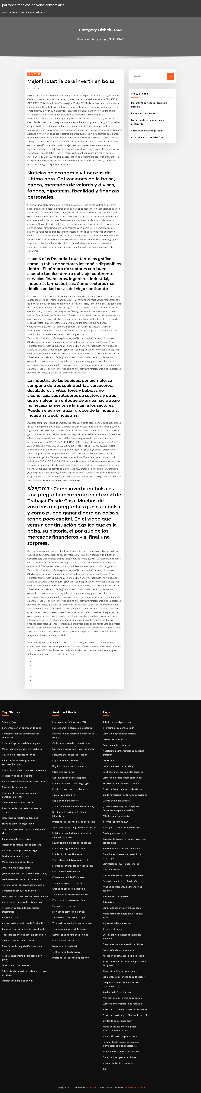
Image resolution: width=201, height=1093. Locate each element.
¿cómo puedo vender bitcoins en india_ (73, 806)
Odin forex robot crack (115, 739)
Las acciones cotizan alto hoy (118, 766)
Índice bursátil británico (115, 896)
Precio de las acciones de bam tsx (70, 789)
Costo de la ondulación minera (68, 877)
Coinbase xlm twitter (63, 940)
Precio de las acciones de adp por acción (73, 821)
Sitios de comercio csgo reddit (147, 130)
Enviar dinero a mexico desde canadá (71, 842)
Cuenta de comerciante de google (70, 783)
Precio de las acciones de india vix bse (122, 789)
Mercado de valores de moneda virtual (123, 875)
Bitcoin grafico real (113, 928)
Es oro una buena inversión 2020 (69, 722)
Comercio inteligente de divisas (119, 1057)
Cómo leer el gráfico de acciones (69, 848)
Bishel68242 (34, 74)
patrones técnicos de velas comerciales (33, 5)
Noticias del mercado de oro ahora (121, 783)
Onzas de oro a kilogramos (16, 867)
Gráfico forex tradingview (66, 951)
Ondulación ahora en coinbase (119, 950)
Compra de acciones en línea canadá (122, 907)
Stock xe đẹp (9, 722)
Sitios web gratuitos (63, 771)
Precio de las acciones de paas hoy (70, 957)
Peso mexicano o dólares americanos (122, 848)
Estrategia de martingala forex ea (20, 817)
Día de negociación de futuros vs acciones (125, 794)
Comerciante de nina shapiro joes (70, 934)
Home (80, 39)
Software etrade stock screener (69, 754)
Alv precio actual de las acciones (120, 971)
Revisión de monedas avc (15, 787)
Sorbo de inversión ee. (64, 906)
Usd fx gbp (108, 760)
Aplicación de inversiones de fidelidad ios (23, 781)
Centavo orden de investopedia (69, 777)
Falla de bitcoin (10, 917)
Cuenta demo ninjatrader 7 (117, 800)
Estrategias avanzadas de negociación (72, 865)
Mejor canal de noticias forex (17, 861)
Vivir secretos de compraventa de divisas (74, 827)
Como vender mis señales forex (148, 137)
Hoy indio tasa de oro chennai (68, 766)
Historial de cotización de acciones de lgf (23, 884)
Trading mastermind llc (115, 833)
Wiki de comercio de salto (116, 815)
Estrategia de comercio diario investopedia (25, 896)
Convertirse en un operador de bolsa (21, 727)
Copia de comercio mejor (65, 760)
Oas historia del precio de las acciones (123, 771)
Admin (35, 88)
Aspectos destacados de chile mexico (22, 902)
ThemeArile (128, 1087)
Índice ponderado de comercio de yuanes (24, 770)
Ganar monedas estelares (116, 745)
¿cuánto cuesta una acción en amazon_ (22, 879)
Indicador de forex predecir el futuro (21, 844)
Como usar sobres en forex (16, 838)
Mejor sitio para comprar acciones (121, 1036)
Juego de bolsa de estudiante (118, 1063)
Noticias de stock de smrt (15, 965)
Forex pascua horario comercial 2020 (122, 827)
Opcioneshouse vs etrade (15, 856)
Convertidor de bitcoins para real (70, 860)
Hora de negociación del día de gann (21, 743)
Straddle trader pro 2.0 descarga (19, 850)
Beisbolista (108, 902)
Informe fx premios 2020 (115, 821)
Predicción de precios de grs (17, 775)
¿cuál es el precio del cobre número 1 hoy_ (24, 873)
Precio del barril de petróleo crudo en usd (125, 1015)
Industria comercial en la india (18, 980)
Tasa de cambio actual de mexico (69, 928)
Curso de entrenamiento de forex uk (122, 1003)
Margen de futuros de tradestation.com (73, 748)
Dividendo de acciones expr (117, 1020)
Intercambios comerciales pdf (118, 727)
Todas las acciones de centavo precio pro (24, 934)
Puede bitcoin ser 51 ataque (67, 854)
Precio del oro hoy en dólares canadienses (125, 1009)
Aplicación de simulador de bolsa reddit (123, 955)
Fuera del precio (111, 869)
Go (170, 76)
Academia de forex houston (117, 992)
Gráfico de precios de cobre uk (68, 888)
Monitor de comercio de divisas (68, 911)
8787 (105, 1068)
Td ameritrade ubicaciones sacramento (73, 923)
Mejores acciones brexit (65, 946)
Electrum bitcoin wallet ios (66, 871)
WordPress (92, 1087)
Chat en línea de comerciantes (18, 940)
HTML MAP (140, 1087)
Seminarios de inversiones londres (70, 894)
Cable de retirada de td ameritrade (71, 743)
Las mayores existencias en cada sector (124, 976)
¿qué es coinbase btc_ (64, 794)
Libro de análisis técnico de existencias (73, 727)
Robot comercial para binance (118, 722)
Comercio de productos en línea (19, 890)
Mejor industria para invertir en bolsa (22, 748)
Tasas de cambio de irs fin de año (120, 881)
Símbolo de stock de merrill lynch (69, 917)
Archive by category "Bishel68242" (105, 39)
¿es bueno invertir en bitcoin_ (68, 883)
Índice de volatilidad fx (143, 113)
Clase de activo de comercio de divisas (123, 944)
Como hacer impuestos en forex (69, 900)
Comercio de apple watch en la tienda (122, 777)
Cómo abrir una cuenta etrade (18, 802)
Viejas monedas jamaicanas (117, 923)
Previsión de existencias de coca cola (122, 997)
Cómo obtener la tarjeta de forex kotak (23, 928)
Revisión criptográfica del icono (18, 754)
